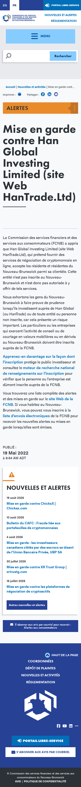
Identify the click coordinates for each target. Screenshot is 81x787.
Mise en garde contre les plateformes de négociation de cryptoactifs (38, 589)
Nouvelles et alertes (61, 15)
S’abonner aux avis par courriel (43, 752)
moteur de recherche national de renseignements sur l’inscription (38, 370)
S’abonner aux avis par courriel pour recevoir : (42, 626)
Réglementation (64, 21)
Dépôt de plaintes (40, 668)
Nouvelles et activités (32, 87)
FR (14, 5)
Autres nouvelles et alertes (27, 605)
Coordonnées (40, 661)
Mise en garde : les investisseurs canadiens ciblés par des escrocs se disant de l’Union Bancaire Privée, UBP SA (40, 547)
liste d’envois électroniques (26, 415)
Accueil (10, 87)
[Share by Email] (56, 94)
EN (5, 5)
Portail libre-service (65, 5)
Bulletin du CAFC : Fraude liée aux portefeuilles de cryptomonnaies (33, 525)
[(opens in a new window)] (42, 94)
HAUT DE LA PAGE (64, 655)
